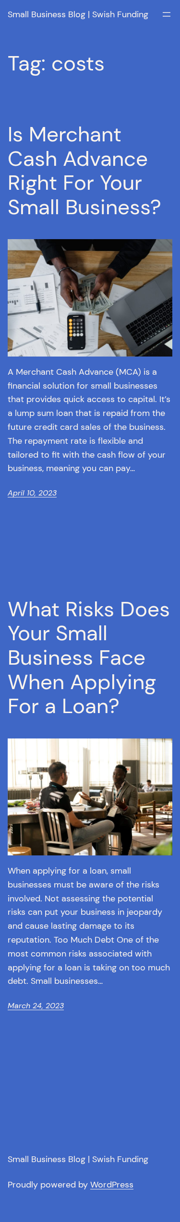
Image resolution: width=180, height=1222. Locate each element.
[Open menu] (166, 14)
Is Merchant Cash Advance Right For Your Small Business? (84, 170)
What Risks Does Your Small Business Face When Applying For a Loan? (89, 657)
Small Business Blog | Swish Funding (78, 14)
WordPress (111, 1184)
